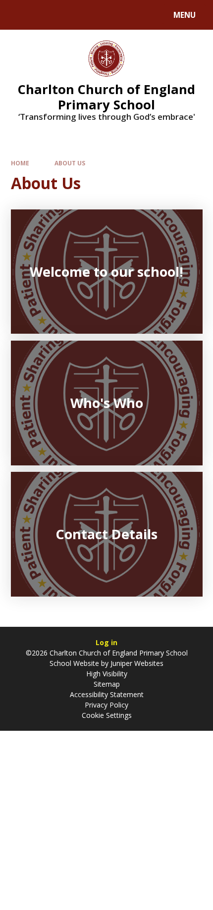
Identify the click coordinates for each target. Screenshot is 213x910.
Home (20, 163)
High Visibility (106, 673)
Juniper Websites (135, 663)
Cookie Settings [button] (107, 715)
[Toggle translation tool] (44, 15)
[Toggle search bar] (19, 15)
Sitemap (107, 684)
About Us (69, 163)
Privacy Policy (106, 704)
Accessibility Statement (107, 694)
